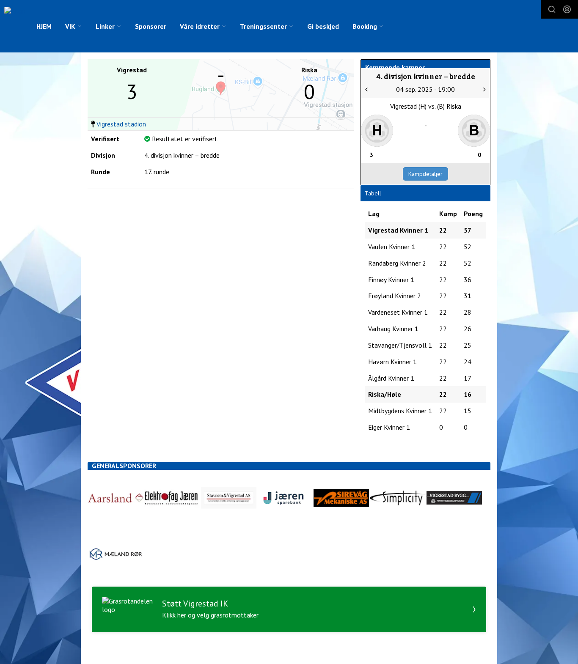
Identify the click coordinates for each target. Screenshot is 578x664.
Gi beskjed (323, 26)
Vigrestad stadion (121, 124)
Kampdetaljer (425, 174)
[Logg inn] (567, 9)
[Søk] (551, 9)
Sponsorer (150, 26)
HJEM (44, 26)
